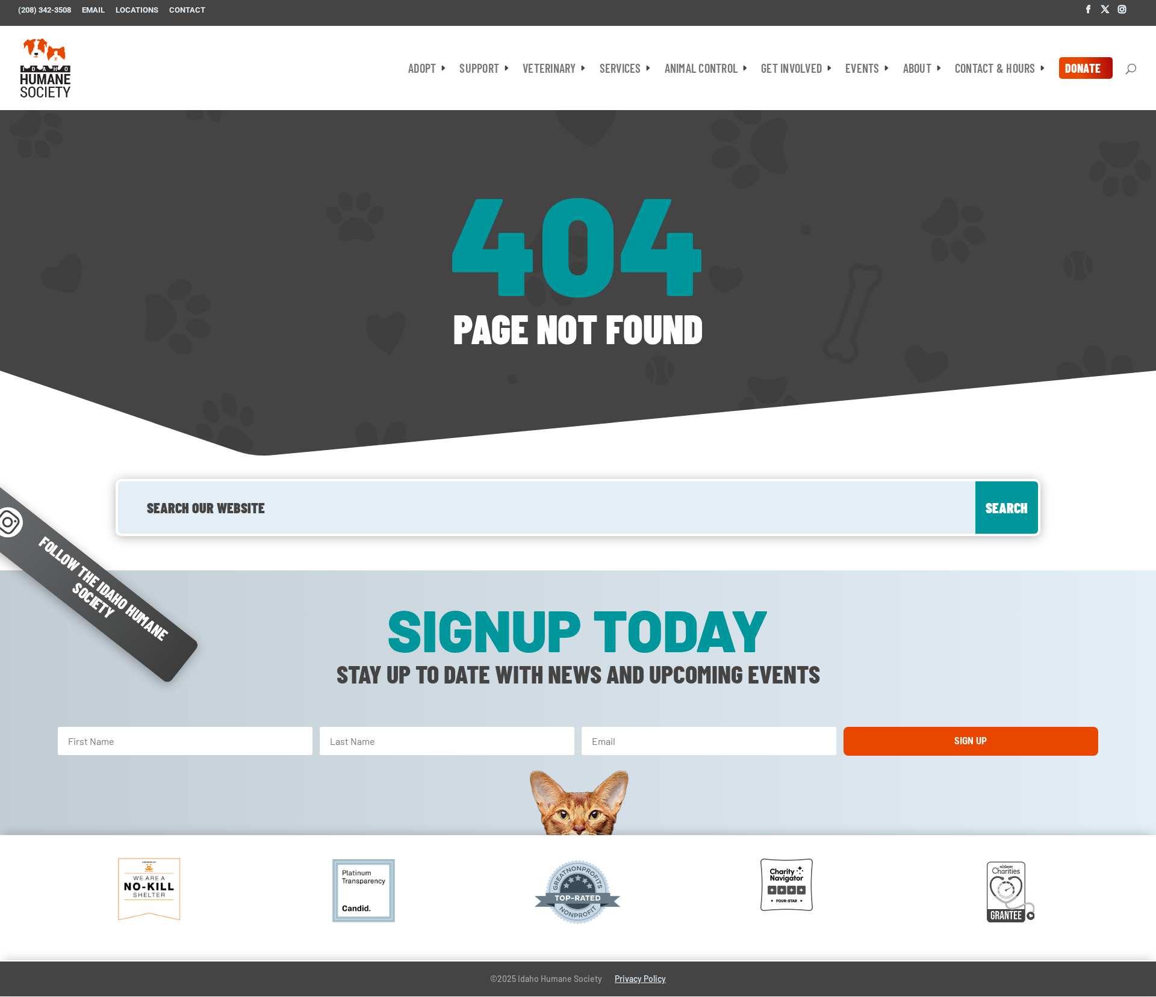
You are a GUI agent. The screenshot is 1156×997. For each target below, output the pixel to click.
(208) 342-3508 (44, 10)
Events (862, 69)
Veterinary (549, 69)
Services (620, 69)
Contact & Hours (995, 69)
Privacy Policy (640, 979)
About (917, 69)
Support (479, 69)
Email (93, 10)
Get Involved (791, 69)
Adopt (422, 69)
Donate (1083, 68)
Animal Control (701, 69)
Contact (187, 10)
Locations (137, 10)
